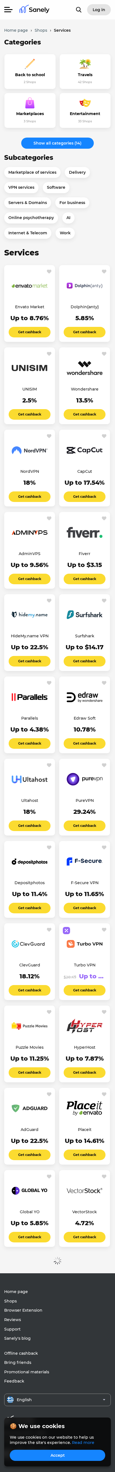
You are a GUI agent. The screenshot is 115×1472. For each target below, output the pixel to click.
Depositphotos (30, 882)
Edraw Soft (85, 718)
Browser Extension (23, 1310)
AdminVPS (29, 553)
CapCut (84, 471)
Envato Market (29, 306)
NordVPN (29, 471)
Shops (10, 1301)
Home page (16, 1291)
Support (12, 1329)
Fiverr (84, 553)
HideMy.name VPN (30, 635)
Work (65, 232)
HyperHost (84, 1047)
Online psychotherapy (31, 217)
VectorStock (84, 1211)
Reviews (12, 1319)
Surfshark (84, 635)
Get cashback (29, 332)
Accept (58, 1455)
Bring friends (17, 1362)
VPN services (21, 187)
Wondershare (85, 389)
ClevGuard (29, 965)
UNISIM (29, 389)
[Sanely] (34, 10)
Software (56, 187)
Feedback (14, 1381)
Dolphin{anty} (85, 306)
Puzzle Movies (30, 1047)
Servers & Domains (27, 202)
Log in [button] (99, 9)
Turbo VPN (84, 965)
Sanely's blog (17, 1338)
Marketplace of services (32, 172)
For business (72, 202)
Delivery (77, 172)
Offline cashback (21, 1353)
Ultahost (29, 800)
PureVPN (85, 800)
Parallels (29, 718)
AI (68, 217)
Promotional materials (26, 1371)
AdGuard (30, 1129)
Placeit (85, 1129)
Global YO (30, 1211)
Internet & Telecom (27, 232)
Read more (83, 1442)
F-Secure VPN (85, 882)
